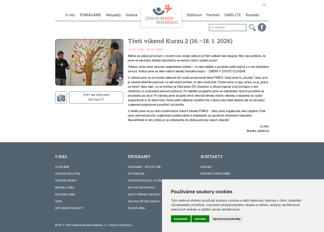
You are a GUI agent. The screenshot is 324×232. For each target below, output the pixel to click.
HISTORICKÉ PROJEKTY (69, 208)
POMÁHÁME (90, 15)
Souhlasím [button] (181, 218)
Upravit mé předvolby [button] (227, 218)
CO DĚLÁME (62, 166)
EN (264, 5)
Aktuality (113, 15)
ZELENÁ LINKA (136, 208)
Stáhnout (194, 15)
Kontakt (252, 15)
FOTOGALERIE (136, 173)
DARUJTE (233, 15)
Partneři (213, 15)
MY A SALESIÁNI (65, 194)
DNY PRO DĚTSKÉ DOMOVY (144, 201)
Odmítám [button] (200, 218)
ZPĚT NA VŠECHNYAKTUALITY (96, 97)
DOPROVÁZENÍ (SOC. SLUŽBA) (146, 180)
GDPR (58, 201)
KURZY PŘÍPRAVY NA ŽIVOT (144, 194)
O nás (70, 15)
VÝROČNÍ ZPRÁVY (66, 180)
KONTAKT (206, 166)
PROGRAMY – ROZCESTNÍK (144, 166)
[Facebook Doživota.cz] (262, 27)
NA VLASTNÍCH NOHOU (141, 187)
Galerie (132, 15)
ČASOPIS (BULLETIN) (67, 173)
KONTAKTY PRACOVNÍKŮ (215, 173)
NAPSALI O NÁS (64, 187)
